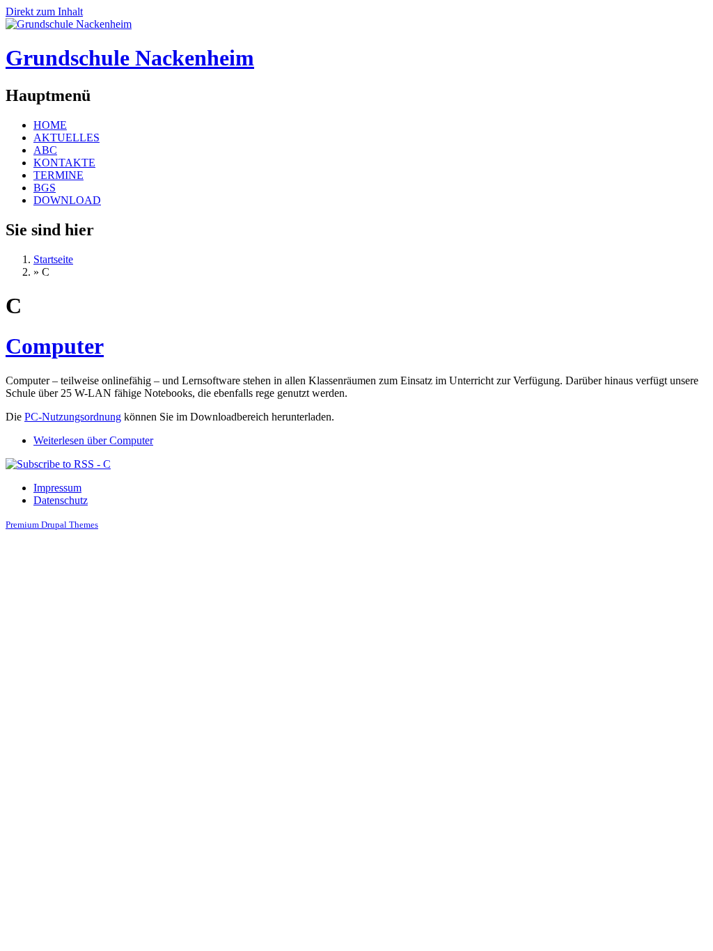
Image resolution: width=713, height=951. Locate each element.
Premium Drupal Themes (52, 524)
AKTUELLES (66, 137)
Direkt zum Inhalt (44, 11)
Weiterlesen (93, 440)
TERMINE (58, 175)
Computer (55, 346)
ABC (45, 150)
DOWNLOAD (67, 200)
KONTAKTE (64, 162)
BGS (44, 188)
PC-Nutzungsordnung (72, 417)
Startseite (53, 259)
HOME (50, 125)
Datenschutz (60, 500)
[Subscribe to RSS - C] (58, 464)
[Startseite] (69, 24)
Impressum (57, 488)
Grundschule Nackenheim (130, 57)
